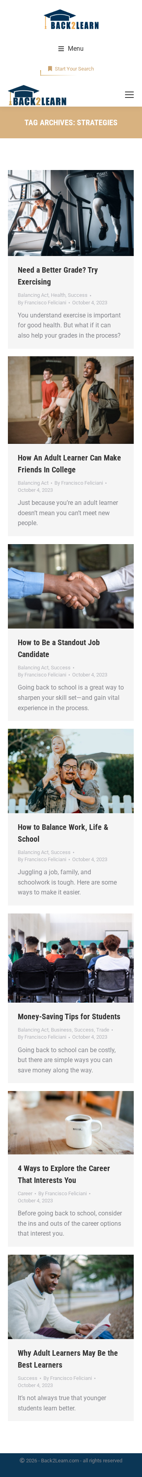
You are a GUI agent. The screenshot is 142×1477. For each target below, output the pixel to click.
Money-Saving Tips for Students (69, 1016)
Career (25, 1193)
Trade (102, 1030)
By (42, 303)
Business (61, 1030)
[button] (71, 49)
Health (58, 295)
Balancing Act (33, 295)
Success (78, 295)
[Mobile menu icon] (129, 94)
